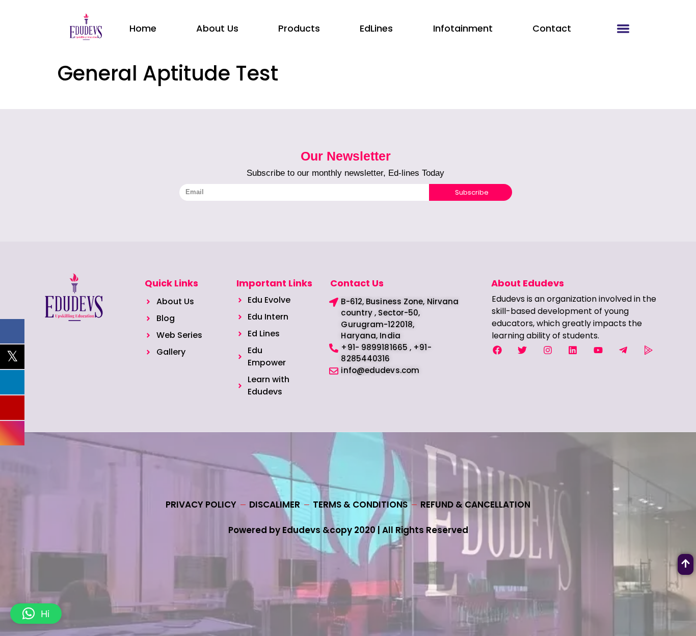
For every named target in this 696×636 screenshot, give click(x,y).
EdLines (376, 28)
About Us (217, 28)
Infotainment (463, 28)
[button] (36, 613)
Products (299, 28)
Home (142, 28)
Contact (551, 28)
